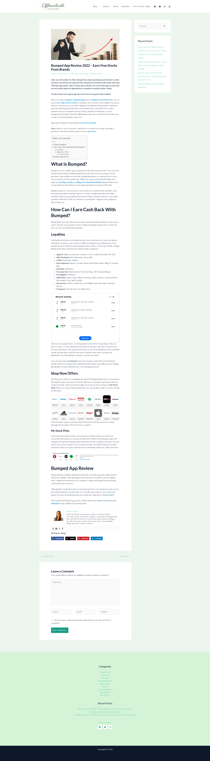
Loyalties (60, 150)
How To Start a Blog (141, 6)
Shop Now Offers (63, 152)
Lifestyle (105, 678)
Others (105, 686)
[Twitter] (59, 529)
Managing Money (105, 681)
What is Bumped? (60, 144)
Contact (106, 6)
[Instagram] (165, 7)
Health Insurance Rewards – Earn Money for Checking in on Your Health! (152, 65)
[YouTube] (160, 7)
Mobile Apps (105, 684)
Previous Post (46, 556)
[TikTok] (170, 7)
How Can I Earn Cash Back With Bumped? (69, 147)
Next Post (126, 556)
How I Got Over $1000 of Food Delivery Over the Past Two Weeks (105, 709)
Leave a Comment (58, 73)
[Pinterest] (56, 529)
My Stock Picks (64, 154)
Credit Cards (73, 73)
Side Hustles (105, 692)
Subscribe (125, 6)
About (115, 6)
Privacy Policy (105, 722)
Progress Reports (105, 689)
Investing (84, 73)
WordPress (105, 695)
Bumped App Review (61, 157)
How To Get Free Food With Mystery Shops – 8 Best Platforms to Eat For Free (152, 76)
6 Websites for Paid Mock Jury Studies (105, 712)
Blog (95, 6)
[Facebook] (155, 7)
